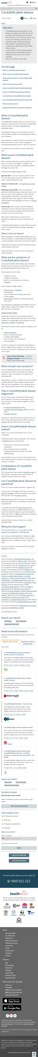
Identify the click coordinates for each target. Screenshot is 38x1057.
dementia (24, 126)
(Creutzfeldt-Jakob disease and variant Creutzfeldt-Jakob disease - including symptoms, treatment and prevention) (17, 576)
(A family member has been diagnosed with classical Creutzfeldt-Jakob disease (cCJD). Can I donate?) (19, 593)
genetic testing (21, 495)
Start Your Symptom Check (19, 806)
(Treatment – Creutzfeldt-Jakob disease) (14, 600)
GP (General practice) (11, 816)
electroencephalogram (13, 407)
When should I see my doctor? (13, 84)
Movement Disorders (12, 624)
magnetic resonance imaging (13, 410)
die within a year (28, 472)
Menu (33, 2)
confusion (7, 282)
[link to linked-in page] (15, 1015)
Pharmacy (7, 820)
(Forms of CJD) (23, 563)
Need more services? (8, 832)
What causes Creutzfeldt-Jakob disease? (16, 74)
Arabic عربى (8, 985)
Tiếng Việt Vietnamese (11, 995)
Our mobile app (10, 935)
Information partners (11, 940)
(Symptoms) (22, 565)
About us (8, 955)
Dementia (8, 621)
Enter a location (6, 836)
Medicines (8, 970)
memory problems (10, 333)
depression (5, 323)
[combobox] (19, 9)
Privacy (7, 948)
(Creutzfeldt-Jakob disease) (22, 559)
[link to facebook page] (7, 1015)
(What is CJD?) (22, 561)
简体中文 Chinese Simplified (13, 990)
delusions (21, 323)
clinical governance (7, 1024)
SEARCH (19, 848)
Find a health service (19, 860)
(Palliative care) (29, 570)
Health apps (8, 968)
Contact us (8, 953)
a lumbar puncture (10, 414)
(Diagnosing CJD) (23, 568)
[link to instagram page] (11, 1015)
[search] (36, 9)
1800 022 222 (19, 881)
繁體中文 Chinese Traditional (13, 992)
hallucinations (8, 299)
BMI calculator (9, 965)
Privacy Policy (28, 1029)
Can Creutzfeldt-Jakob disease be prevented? (17, 100)
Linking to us (9, 938)
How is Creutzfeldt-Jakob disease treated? (16, 92)
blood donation (23, 508)
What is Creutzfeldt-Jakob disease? (14, 70)
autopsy (4, 422)
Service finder (9, 972)
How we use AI (9, 950)
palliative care (7, 441)
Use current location (11, 843)
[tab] (10, 643)
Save (34, 18)
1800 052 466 (24, 532)
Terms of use (9, 945)
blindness (18, 290)
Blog (6, 963)
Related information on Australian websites (17, 108)
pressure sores (9, 453)
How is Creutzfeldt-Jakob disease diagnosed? (17, 88)
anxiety (12, 323)
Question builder (10, 977)
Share (26, 18)
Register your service (11, 943)
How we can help (10, 933)
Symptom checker (10, 975)
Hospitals (7, 828)
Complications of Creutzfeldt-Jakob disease (17, 96)
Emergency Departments (12, 824)
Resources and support (10, 104)
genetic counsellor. (7, 493)
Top (34, 1055)
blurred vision (8, 290)
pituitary (19, 201)
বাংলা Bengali (8, 987)
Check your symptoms (19, 855)
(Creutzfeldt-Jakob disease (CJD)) (25, 602)
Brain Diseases (21, 621)
